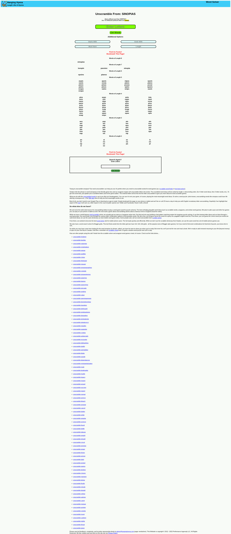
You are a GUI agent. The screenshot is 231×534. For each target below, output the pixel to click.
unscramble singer (79, 449)
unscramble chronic (79, 473)
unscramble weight (79, 435)
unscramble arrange (79, 404)
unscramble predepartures (81, 312)
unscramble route (78, 367)
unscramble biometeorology (82, 302)
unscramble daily (78, 459)
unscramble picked (79, 463)
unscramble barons (79, 281)
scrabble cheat (113, 230)
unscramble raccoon (79, 387)
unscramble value (79, 295)
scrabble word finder (166, 189)
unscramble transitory (80, 305)
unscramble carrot (79, 500)
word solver (100, 221)
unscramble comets (79, 511)
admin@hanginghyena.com (125, 531)
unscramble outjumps (80, 243)
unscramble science (79, 422)
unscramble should (79, 439)
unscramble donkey (79, 470)
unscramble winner (79, 456)
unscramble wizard (79, 384)
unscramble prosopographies (82, 267)
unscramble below (79, 480)
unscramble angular (79, 418)
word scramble (94, 214)
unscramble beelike (79, 240)
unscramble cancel (79, 408)
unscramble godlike (79, 254)
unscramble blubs (79, 353)
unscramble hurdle (79, 374)
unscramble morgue (79, 504)
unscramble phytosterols (81, 319)
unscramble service (79, 398)
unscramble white (78, 415)
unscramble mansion (80, 476)
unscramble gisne (79, 528)
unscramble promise (79, 446)
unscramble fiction (79, 452)
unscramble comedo (79, 271)
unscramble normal (79, 394)
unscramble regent (79, 391)
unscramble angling (79, 291)
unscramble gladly (79, 346)
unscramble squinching (80, 285)
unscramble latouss (79, 432)
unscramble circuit (79, 442)
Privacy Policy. (113, 533)
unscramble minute (79, 487)
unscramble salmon (79, 497)
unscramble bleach (79, 401)
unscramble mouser (79, 264)
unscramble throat (79, 524)
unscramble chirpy (79, 257)
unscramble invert (79, 514)
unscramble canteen (79, 518)
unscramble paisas (79, 250)
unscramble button (79, 411)
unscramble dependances (81, 360)
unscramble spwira (79, 466)
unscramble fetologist (80, 261)
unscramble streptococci (81, 322)
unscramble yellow (79, 494)
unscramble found (79, 425)
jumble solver (157, 218)
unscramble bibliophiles (80, 343)
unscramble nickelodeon (81, 247)
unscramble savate (79, 357)
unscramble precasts (79, 288)
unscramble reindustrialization (82, 363)
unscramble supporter (80, 329)
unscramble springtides (80, 350)
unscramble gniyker (79, 507)
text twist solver (180, 189)
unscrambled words (89, 196)
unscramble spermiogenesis (82, 298)
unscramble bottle (79, 428)
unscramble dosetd (79, 490)
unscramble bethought (80, 309)
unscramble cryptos (79, 333)
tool (79, 203)
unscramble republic (79, 326)
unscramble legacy (79, 377)
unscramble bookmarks (80, 370)
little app (91, 198)
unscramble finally (79, 483)
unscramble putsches (80, 278)
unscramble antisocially (80, 336)
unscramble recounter (80, 339)
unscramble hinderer (79, 237)
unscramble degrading (80, 315)
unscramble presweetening (82, 274)
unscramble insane (79, 380)
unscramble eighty (79, 521)
